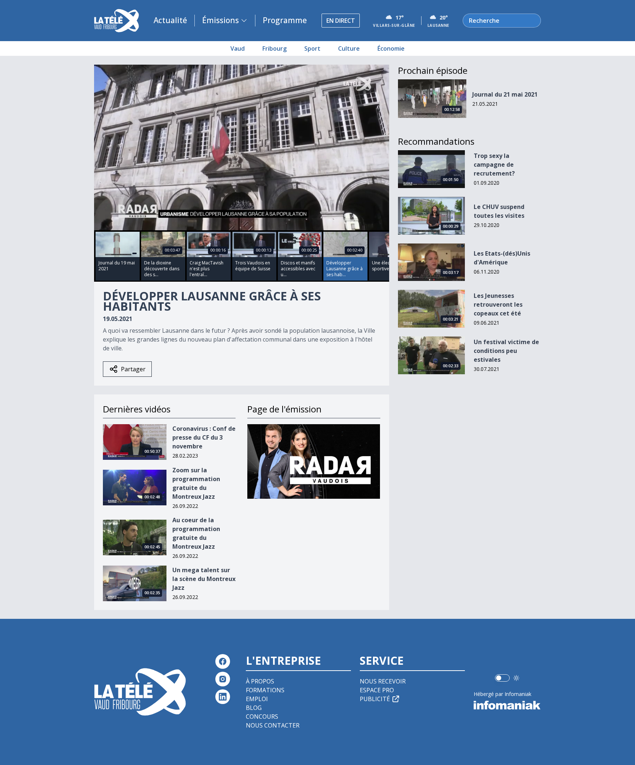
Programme (285, 20)
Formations (265, 690)
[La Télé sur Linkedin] (222, 696)
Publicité (375, 699)
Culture (349, 48)
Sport (312, 48)
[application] (241, 147)
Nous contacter (272, 725)
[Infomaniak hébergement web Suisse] (507, 705)
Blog (254, 708)
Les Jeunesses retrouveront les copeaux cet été (498, 304)
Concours (262, 716)
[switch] (502, 678)
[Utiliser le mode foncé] (516, 678)
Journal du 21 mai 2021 (505, 94)
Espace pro (377, 690)
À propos (260, 681)
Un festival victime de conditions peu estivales (506, 351)
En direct (340, 21)
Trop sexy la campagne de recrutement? (494, 164)
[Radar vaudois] (313, 461)
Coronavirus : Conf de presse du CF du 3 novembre (204, 437)
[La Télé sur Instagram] (222, 679)
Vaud (237, 48)
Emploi (257, 699)
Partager (133, 369)
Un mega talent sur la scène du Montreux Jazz (204, 579)
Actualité (170, 20)
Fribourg (274, 48)
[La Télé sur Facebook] (222, 661)
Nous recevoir (383, 681)
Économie (391, 48)
